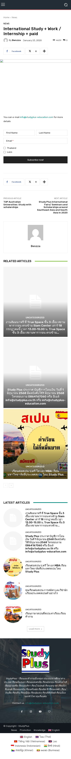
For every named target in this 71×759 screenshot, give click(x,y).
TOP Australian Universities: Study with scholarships (17, 204)
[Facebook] (21, 711)
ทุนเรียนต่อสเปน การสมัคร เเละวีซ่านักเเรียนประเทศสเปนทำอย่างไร (46, 592)
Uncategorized (35, 317)
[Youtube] (40, 711)
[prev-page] (5, 485)
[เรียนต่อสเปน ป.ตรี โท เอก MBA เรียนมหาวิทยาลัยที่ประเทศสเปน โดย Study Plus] (35, 444)
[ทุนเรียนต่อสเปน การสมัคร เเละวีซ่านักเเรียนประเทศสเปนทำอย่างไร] (13, 590)
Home (6, 17)
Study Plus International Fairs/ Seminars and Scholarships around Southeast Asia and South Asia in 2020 (52, 207)
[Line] (49, 711)
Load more (34, 628)
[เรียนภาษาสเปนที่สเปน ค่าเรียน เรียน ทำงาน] (13, 613)
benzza (16, 40)
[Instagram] (31, 711)
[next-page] (11, 485)
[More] (44, 51)
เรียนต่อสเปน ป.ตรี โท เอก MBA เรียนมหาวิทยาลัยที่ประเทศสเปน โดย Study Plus (36, 472)
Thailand (11, 148)
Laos (9, 152)
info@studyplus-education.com (36, 117)
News (14, 17)
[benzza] (6, 40)
